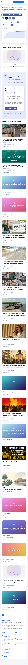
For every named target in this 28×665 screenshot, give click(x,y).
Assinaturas (8, 25)
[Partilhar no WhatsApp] (2, 18)
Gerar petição (12, 108)
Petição (6, 22)
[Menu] (25, 2)
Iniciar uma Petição (18, 1)
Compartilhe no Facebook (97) (13, 15)
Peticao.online (5, 2)
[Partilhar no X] (6, 18)
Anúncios (15, 22)
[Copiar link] (13, 18)
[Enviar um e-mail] (9, 18)
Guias (3, 632)
